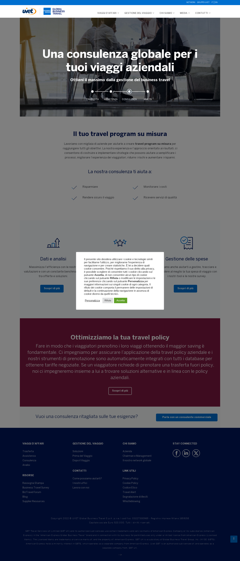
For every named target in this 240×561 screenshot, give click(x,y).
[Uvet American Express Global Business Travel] (43, 9)
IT (212, 2)
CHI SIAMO (166, 13)
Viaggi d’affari (106, 13)
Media (183, 13)
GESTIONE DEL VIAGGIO (138, 13)
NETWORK (190, 2)
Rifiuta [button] (108, 300)
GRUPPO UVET (203, 2)
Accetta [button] (120, 300)
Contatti (201, 13)
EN (216, 2)
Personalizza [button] (92, 300)
